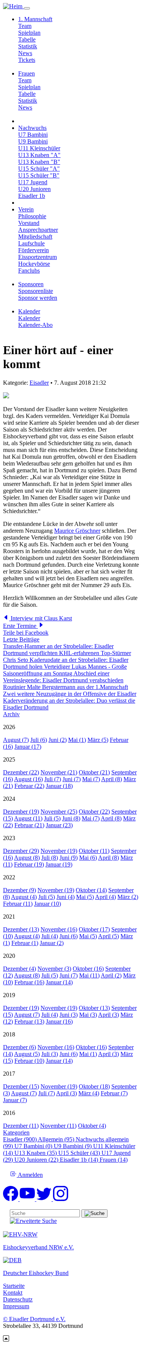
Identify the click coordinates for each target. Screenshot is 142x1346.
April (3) (108, 1014)
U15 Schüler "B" (38, 175)
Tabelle (27, 39)
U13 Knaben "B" (39, 162)
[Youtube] (28, 1199)
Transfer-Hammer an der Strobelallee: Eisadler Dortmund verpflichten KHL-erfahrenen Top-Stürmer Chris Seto (67, 653)
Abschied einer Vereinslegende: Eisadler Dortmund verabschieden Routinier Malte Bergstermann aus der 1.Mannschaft (65, 680)
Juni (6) (68, 936)
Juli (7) (52, 779)
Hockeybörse (34, 264)
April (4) (105, 897)
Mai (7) (91, 779)
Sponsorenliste (35, 291)
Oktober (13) (94, 1008)
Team (24, 26)
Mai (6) (88, 857)
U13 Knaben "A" (39, 155)
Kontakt (12, 1292)
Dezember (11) (21, 1125)
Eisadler (39, 382)
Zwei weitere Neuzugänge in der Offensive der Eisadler (69, 694)
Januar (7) (15, 1100)
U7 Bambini (33, 134)
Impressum (16, 1306)
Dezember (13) (21, 929)
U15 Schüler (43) (79, 1153)
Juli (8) (49, 857)
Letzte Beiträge (21, 639)
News (25, 53)
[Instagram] (60, 1199)
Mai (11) (89, 975)
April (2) (111, 975)
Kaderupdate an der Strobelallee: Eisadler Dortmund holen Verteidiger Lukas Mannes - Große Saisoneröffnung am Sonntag (65, 667)
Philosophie (32, 216)
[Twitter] (44, 1199)
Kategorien (16, 1132)
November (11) (58, 1125)
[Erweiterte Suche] (33, 1221)
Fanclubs (29, 270)
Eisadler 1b (31, 196)
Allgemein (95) (57, 1139)
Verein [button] (26, 209)
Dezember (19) (21, 811)
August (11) (28, 818)
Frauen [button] (26, 73)
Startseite (14, 1286)
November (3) (54, 968)
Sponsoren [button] (31, 284)
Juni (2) (57, 740)
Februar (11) (18, 903)
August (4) (24, 897)
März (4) (88, 1093)
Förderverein (33, 250)
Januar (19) (58, 864)
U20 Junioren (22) (37, 1159)
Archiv (11, 714)
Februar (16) (29, 982)
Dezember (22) (21, 772)
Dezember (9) (19, 890)
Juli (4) (49, 936)
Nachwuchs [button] (32, 128)
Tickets (26, 60)
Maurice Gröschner (77, 530)
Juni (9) (68, 857)
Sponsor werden (37, 297)
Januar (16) (59, 1021)
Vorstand (28, 223)
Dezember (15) (21, 1086)
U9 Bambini (33, 141)
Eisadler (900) (20, 1139)
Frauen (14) (114, 1159)
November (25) (59, 811)
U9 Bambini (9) (73, 1146)
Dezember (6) (19, 1047)
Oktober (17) (94, 929)
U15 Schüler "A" (39, 168)
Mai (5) (85, 897)
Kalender (29, 318)
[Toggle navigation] (27, 8)
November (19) (59, 851)
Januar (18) (59, 786)
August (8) (27, 857)
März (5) (97, 740)
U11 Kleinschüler (39, 148)
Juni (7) (71, 779)
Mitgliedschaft (35, 236)
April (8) (111, 779)
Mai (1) (77, 740)
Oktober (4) (92, 1125)
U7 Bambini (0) (34, 1146)
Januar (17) (27, 746)
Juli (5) (52, 818)
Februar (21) (29, 825)
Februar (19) (29, 864)
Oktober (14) (91, 890)
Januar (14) (59, 982)
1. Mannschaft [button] (35, 19)
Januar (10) (47, 903)
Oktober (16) (88, 968)
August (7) (16, 740)
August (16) (28, 779)
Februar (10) (29, 1061)
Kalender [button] (29, 311)
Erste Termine (20, 626)
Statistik (27, 46)
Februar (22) (29, 786)
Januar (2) (52, 943)
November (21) (59, 772)
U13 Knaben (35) (36, 1153)
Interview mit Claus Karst (40, 618)
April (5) (108, 936)
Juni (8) (71, 818)
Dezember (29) (21, 851)
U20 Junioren (34, 189)
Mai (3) (88, 1014)
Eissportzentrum (37, 257)
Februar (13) (29, 1021)
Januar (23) (59, 825)
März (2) (127, 897)
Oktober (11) (94, 851)
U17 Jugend (32, 182)
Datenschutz (18, 1299)
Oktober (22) (94, 811)
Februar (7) (114, 1093)
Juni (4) (65, 897)
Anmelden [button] (30, 1175)
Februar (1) (24, 943)
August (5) (27, 1054)
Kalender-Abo (35, 325)
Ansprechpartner (38, 230)
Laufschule (31, 243)
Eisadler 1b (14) (80, 1159)
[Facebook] (11, 1199)
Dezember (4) (19, 968)
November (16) (59, 929)
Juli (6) (38, 740)
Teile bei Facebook (25, 632)
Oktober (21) (94, 772)
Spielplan (29, 32)
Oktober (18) (94, 1086)
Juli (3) (49, 1054)
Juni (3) (68, 1014)
